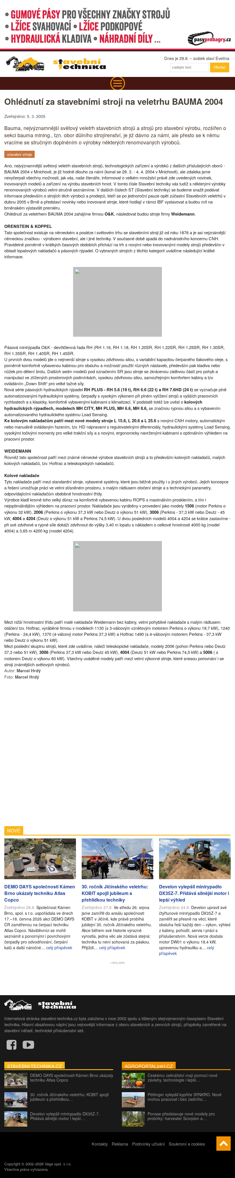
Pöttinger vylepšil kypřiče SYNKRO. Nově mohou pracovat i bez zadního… (185, 1097)
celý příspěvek (59, 947)
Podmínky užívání (148, 1144)
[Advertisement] (117, 752)
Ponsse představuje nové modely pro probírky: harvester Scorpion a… (181, 1116)
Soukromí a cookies (187, 1144)
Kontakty (100, 1144)
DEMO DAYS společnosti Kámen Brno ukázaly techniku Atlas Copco (71, 1077)
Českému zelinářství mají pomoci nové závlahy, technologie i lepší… (183, 1077)
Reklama (120, 1144)
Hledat (220, 67)
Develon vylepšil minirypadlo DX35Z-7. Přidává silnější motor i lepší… (65, 1116)
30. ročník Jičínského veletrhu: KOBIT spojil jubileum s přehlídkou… (69, 1097)
